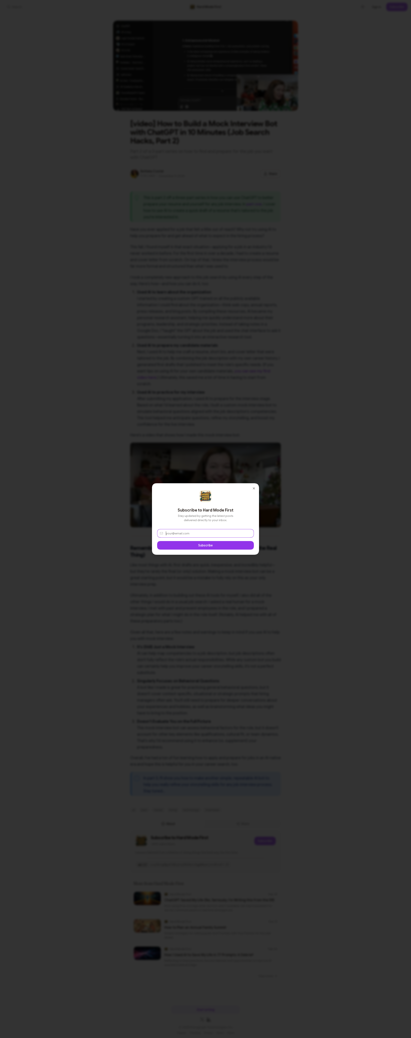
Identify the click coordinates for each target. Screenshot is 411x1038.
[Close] (254, 488)
